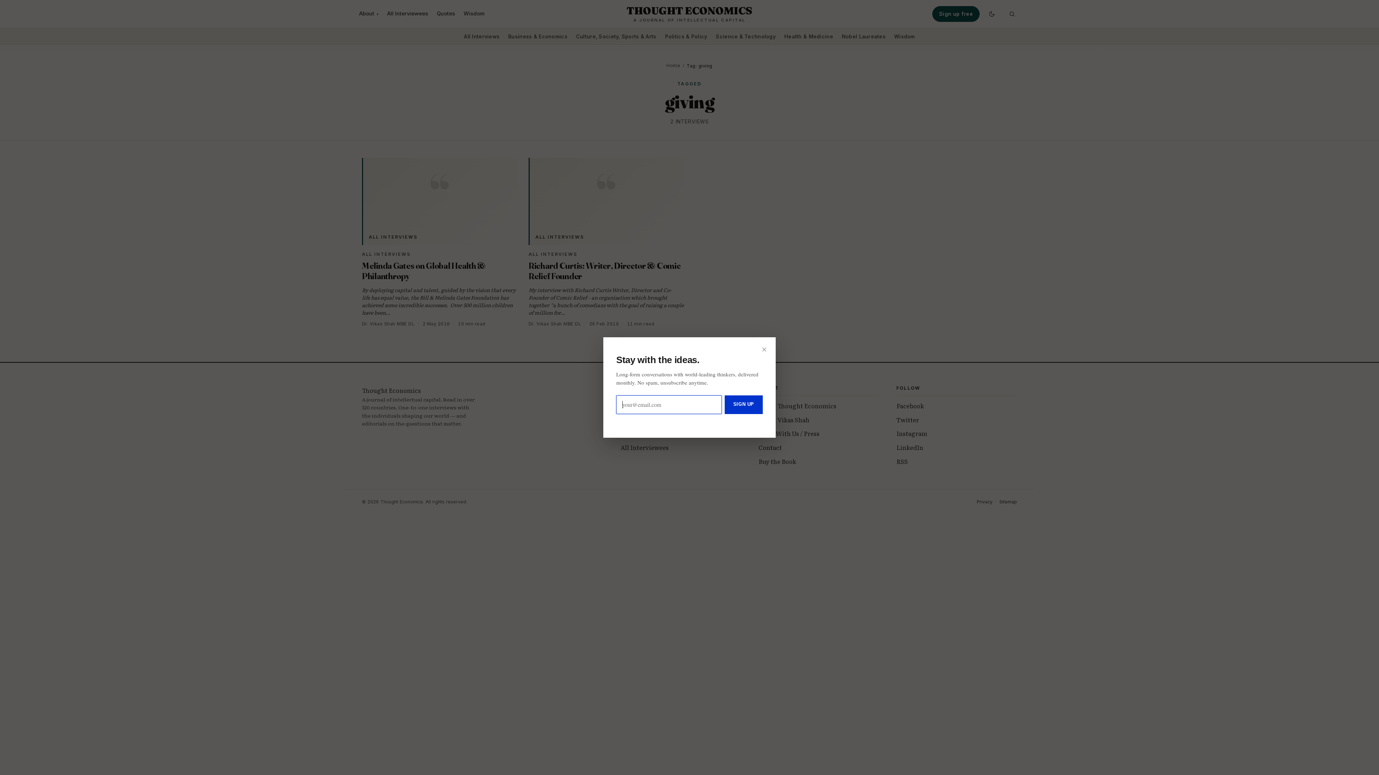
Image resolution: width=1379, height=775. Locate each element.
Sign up (743, 404)
